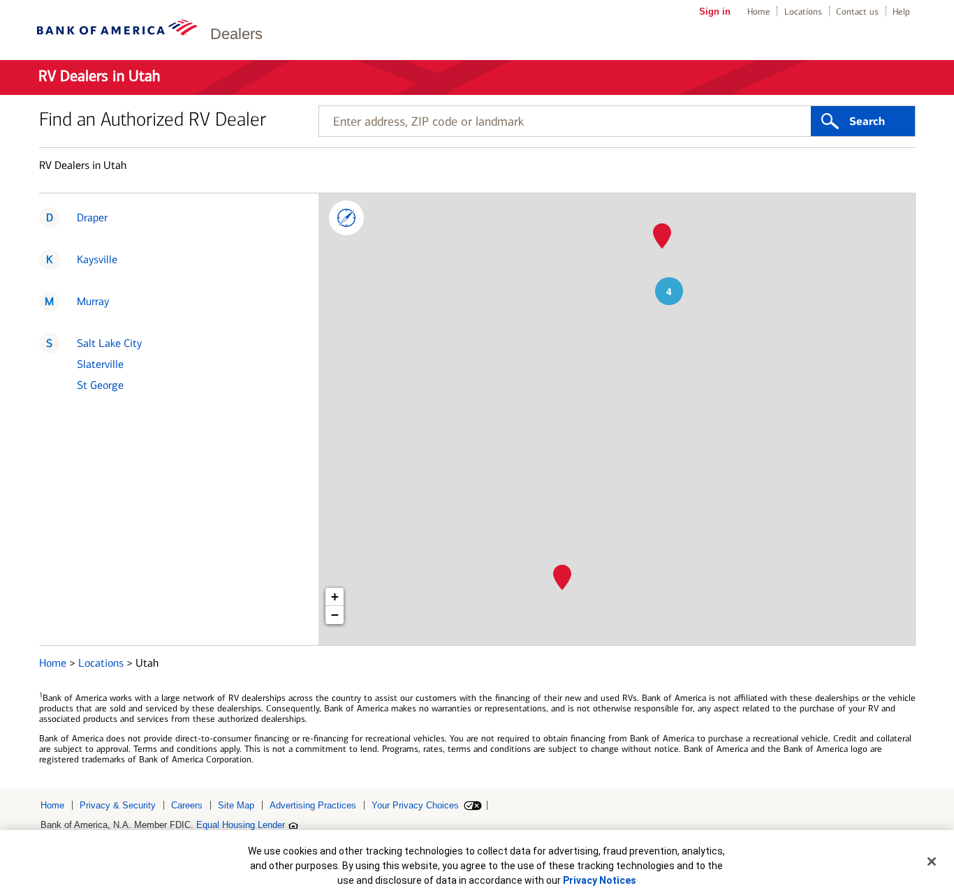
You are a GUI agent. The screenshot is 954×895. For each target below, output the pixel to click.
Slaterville (100, 364)
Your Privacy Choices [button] (415, 805)
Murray (93, 301)
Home (758, 11)
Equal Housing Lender (240, 825)
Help (901, 11)
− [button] (335, 614)
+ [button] (335, 596)
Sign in (715, 11)
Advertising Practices (313, 805)
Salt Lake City (109, 343)
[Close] (931, 861)
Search (867, 121)
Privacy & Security (118, 805)
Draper (92, 217)
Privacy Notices (599, 880)
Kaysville (97, 259)
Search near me (346, 217)
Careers (187, 805)
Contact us (857, 11)
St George (100, 385)
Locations (803, 11)
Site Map (236, 805)
